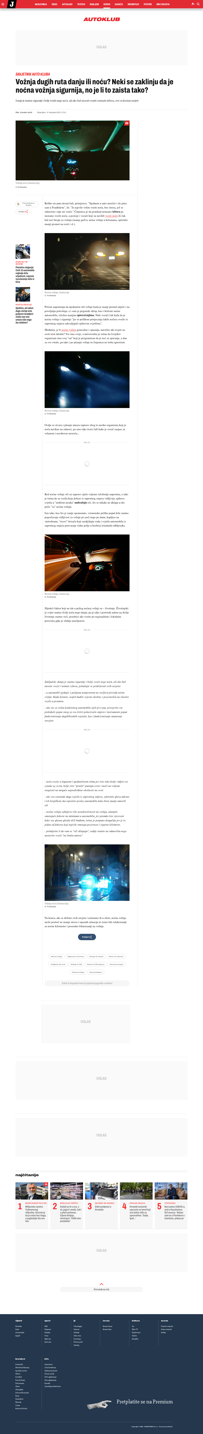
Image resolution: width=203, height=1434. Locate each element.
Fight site (47, 1339)
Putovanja (77, 1339)
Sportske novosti (21, 1371)
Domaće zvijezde (167, 1326)
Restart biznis (107, 1326)
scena (164, 1321)
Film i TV (135, 1329)
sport (47, 1321)
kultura (136, 1321)
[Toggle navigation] (2, 3)
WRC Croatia (163, 4)
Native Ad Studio (21, 1408)
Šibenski (18, 1402)
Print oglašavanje (50, 1380)
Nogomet (47, 1329)
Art (133, 1326)
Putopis (148, 4)
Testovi (81, 4)
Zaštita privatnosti (50, 1371)
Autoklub (18, 1377)
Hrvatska (18, 1326)
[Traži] (198, 4)
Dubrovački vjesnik (22, 1393)
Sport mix (47, 1342)
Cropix (17, 1405)
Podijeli (22, 212)
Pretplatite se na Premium (145, 1401)
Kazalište (135, 1339)
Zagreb (17, 1336)
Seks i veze (77, 1336)
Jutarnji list (19, 1364)
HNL (46, 1326)
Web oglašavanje (50, 1377)
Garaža (119, 4)
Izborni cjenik (49, 1374)
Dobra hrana (19, 1383)
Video (54, 4)
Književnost (136, 1332)
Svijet (17, 1329)
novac (106, 1321)
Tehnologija (78, 1326)
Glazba (134, 1336)
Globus (17, 1374)
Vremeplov (133, 4)
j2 (75, 1321)
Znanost (76, 1329)
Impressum (48, 1364)
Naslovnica (41, 4)
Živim (17, 1396)
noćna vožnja (68, 330)
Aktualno (67, 4)
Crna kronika (19, 1332)
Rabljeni (94, 4)
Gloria (17, 1386)
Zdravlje (76, 1332)
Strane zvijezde (166, 1329)
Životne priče (78, 1342)
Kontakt (47, 1383)
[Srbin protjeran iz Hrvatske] (101, 1191)
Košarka (47, 1332)
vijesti (18, 1321)
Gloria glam (19, 1389)
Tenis (46, 1336)
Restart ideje (107, 1329)
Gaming (76, 1345)
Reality (163, 1332)
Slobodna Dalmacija (22, 1367)
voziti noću (111, 216)
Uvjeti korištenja (50, 1367)
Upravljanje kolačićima (52, 1386)
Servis (106, 4)
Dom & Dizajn (20, 1380)
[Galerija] (73, 150)
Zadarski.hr (19, 1399)
